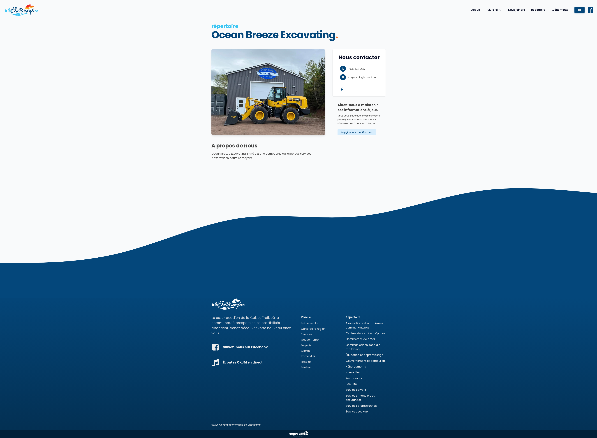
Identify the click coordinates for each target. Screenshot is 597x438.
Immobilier (308, 356)
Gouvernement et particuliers (366, 361)
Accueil (476, 10)
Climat (305, 351)
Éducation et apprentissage (364, 355)
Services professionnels (361, 406)
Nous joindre (516, 10)
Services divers (356, 390)
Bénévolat (308, 367)
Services (306, 334)
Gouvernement (311, 340)
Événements (559, 10)
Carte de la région (313, 329)
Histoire (306, 362)
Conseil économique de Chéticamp (240, 424)
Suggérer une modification (356, 132)
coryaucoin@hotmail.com (363, 77)
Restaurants (354, 378)
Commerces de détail (360, 339)
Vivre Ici (492, 10)
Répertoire (538, 10)
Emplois (306, 345)
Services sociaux (357, 411)
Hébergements (356, 366)
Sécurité (351, 384)
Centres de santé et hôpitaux (365, 333)
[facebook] (343, 89)
